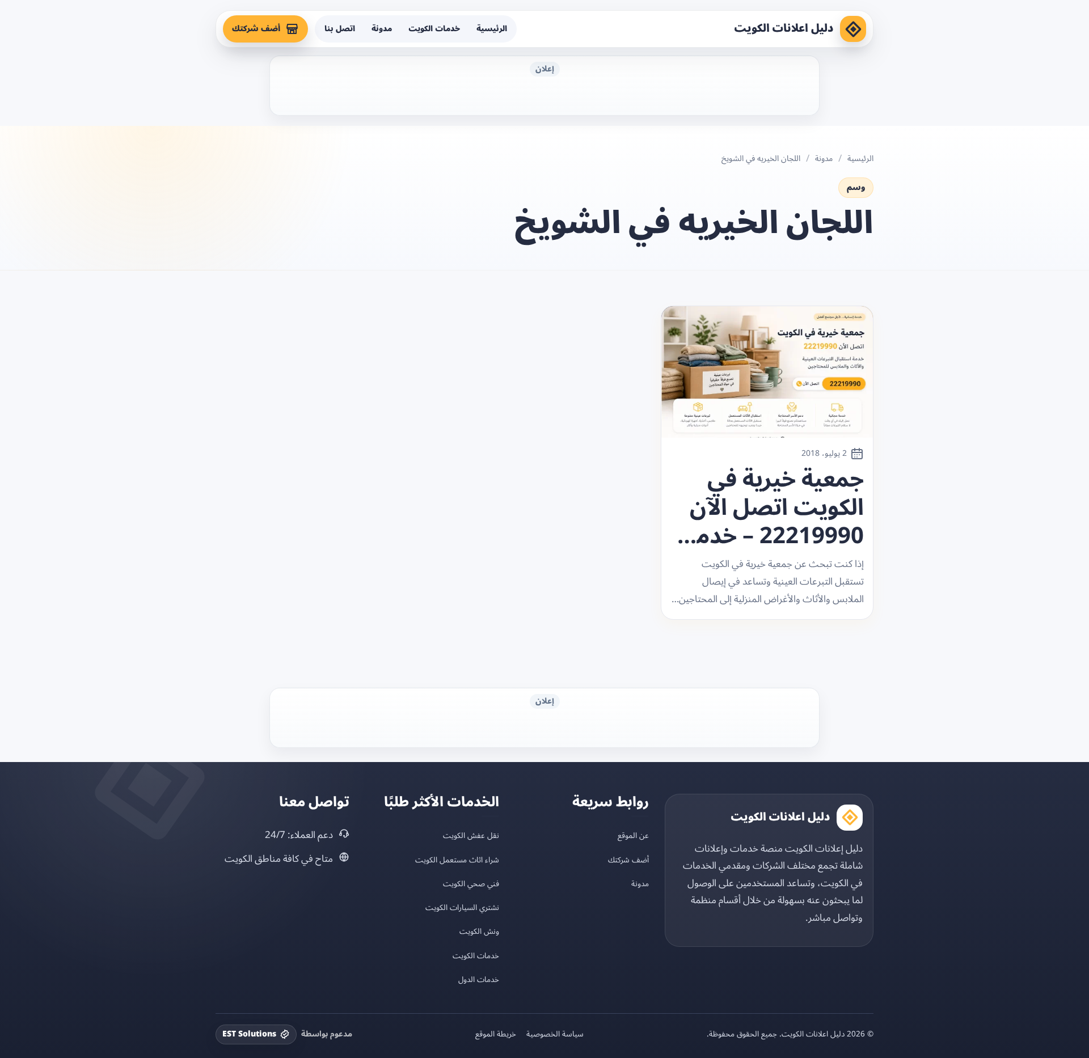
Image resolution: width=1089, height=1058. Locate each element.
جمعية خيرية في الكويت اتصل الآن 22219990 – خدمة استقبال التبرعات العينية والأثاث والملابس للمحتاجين (774, 508)
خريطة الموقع (495, 1034)
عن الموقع (633, 835)
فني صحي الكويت (471, 883)
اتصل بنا (339, 28)
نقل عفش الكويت (471, 835)
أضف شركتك (256, 28)
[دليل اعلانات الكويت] (853, 29)
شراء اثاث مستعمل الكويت (457, 860)
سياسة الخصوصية (555, 1034)
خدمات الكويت (434, 28)
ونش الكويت (479, 931)
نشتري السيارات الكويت (462, 907)
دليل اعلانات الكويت (784, 28)
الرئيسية (491, 28)
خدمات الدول (478, 979)
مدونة (382, 28)
